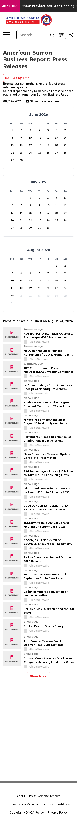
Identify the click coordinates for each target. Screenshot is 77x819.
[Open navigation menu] (6, 35)
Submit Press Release (23, 804)
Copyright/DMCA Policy (27, 812)
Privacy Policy (57, 812)
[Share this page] (71, 35)
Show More (38, 676)
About (20, 796)
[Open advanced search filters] (61, 34)
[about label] (25, 342)
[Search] (52, 34)
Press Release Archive (45, 796)
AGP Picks (9, 6)
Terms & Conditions (56, 804)
